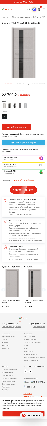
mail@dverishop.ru (10, 324)
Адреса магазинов (8, 337)
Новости (5, 342)
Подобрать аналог (16, 127)
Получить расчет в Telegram (25, 143)
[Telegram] (30, 371)
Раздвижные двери (8, 381)
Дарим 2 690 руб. (23, 189)
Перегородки (6, 387)
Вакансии (5, 345)
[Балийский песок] (4, 105)
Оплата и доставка (30, 340)
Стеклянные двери (8, 384)
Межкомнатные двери (9, 369)
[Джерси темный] (20, 105)
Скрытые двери (7, 375)
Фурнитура (5, 390)
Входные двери (7, 372)
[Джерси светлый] (14, 105)
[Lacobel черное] (4, 116)
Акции (26, 345)
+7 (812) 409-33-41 (37, 324)
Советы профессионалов (32, 342)
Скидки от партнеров (31, 360)
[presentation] (3, 290)
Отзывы (4, 340)
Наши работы (28, 351)
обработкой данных (10, 403)
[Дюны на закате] (9, 105)
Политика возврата (30, 354)
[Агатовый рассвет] (25, 105)
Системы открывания (9, 378)
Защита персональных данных (34, 357)
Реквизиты (5, 348)
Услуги (26, 348)
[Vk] (26, 371)
